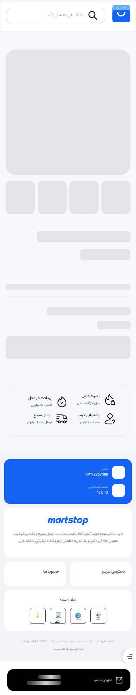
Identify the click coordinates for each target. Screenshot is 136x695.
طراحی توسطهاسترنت (68, 649)
